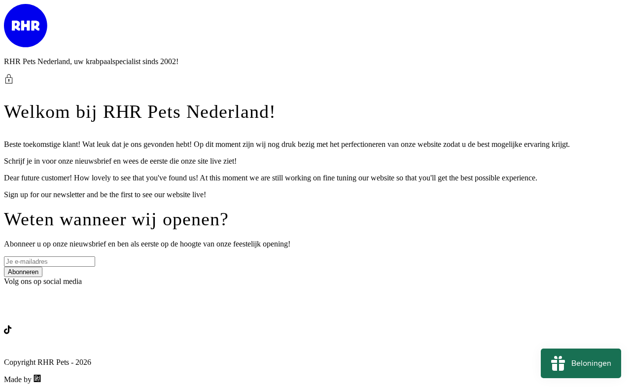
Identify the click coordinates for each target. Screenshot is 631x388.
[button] (315, 79)
